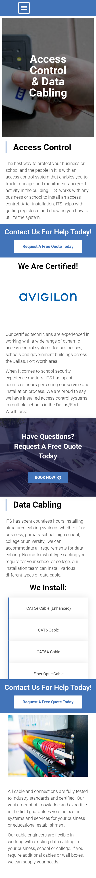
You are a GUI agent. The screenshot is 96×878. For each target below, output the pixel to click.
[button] (24, 8)
